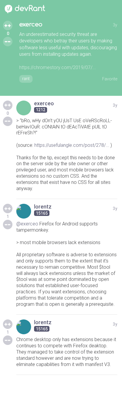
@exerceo (27, 224)
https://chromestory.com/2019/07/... (57, 67)
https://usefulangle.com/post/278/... (71, 145)
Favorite (109, 79)
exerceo (30, 24)
